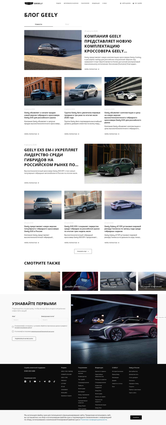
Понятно (136, 417)
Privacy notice (161, 317)
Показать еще (82, 251)
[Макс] (49, 381)
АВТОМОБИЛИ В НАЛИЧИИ (71, 3)
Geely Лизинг (82, 406)
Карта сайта (132, 392)
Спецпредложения (83, 382)
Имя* (13, 316)
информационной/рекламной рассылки (42, 331)
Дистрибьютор (133, 371)
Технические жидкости (98, 400)
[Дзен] (40, 381)
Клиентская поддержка (98, 386)
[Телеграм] (45, 381)
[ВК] (25, 381)
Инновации (115, 377)
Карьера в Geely (134, 383)
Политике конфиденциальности (94, 420)
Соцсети (131, 386)
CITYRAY (63, 383)
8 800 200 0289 (29, 371)
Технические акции (100, 405)
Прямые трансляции (135, 389)
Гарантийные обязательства (99, 375)
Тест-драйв (81, 379)
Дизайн (114, 380)
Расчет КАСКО (82, 397)
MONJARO (64, 392)
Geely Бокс (98, 390)
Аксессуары (81, 388)
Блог (67, 24)
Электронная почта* (47, 316)
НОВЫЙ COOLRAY (66, 374)
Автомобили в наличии (82, 372)
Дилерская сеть (133, 374)
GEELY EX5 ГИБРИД (67, 371)
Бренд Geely (115, 374)
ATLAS (63, 386)
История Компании (117, 371)
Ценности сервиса (100, 371)
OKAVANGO (64, 389)
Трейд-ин (80, 385)
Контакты (132, 380)
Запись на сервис (100, 396)
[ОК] (30, 381)
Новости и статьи (117, 383)
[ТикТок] (54, 381)
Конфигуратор (82, 376)
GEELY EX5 (64, 377)
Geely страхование (83, 394)
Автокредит (81, 391)
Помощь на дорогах (100, 379)
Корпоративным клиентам (82, 401)
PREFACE (63, 380)
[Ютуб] (35, 381)
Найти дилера (82, 409)
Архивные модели (66, 395)
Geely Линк (98, 408)
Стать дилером (133, 377)
